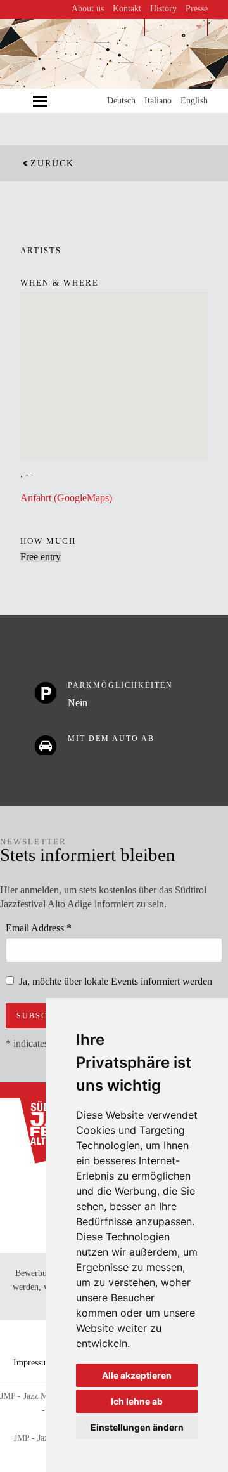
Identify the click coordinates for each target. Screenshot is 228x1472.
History (163, 8)
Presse (197, 8)
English (194, 100)
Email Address (39, 928)
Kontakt (127, 8)
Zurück (52, 163)
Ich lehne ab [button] (137, 1401)
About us (88, 8)
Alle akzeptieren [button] (137, 1375)
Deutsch (175, 26)
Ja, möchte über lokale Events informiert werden (115, 981)
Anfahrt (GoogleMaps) (66, 497)
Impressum (33, 1362)
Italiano (158, 100)
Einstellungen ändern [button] (137, 1427)
